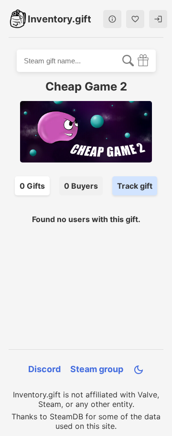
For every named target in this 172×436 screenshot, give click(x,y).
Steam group (96, 369)
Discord (44, 369)
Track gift (134, 186)
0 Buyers (81, 186)
